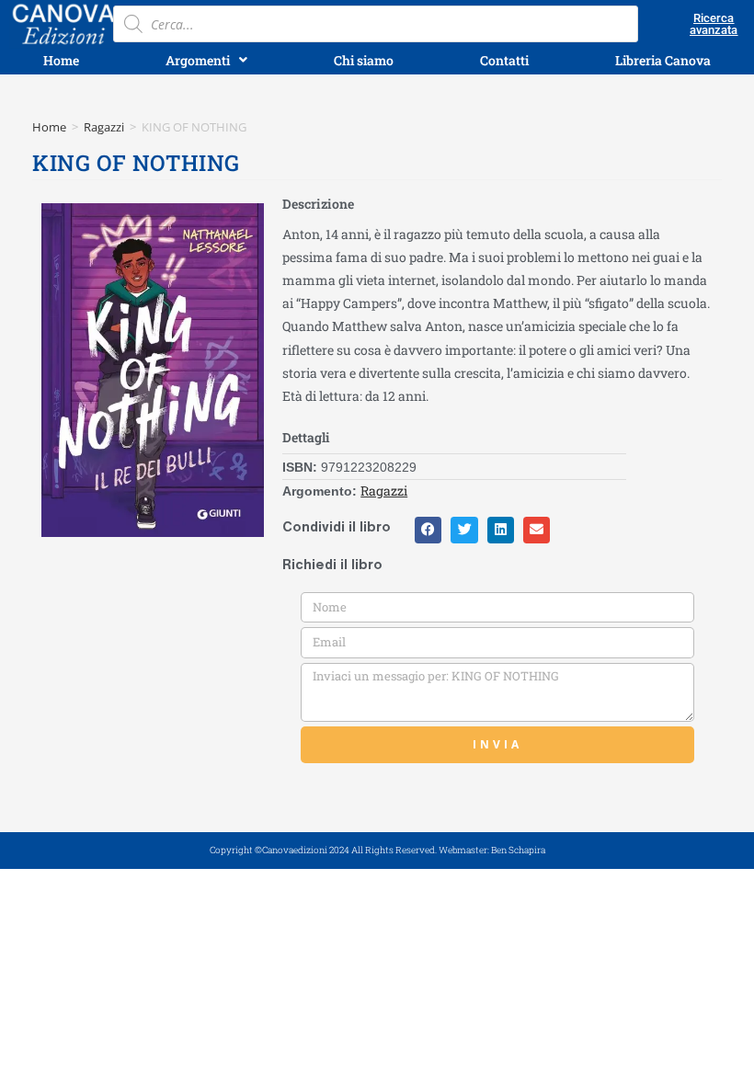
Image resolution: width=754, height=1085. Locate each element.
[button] (428, 530)
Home (49, 127)
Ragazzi (104, 127)
